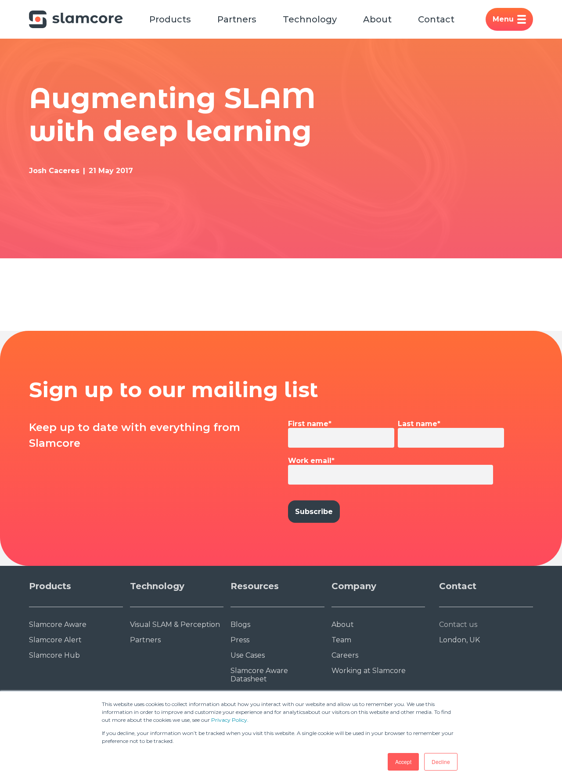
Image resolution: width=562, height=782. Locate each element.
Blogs (240, 624)
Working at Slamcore (368, 670)
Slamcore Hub (54, 655)
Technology (310, 19)
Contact (436, 19)
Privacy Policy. (230, 720)
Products (170, 19)
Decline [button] (441, 761)
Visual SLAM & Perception (175, 624)
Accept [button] (403, 761)
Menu (503, 19)
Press (240, 640)
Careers (344, 655)
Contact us (458, 624)
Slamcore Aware (57, 624)
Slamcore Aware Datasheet (259, 674)
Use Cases (248, 655)
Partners (236, 19)
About (377, 19)
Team (341, 640)
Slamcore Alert (55, 640)
